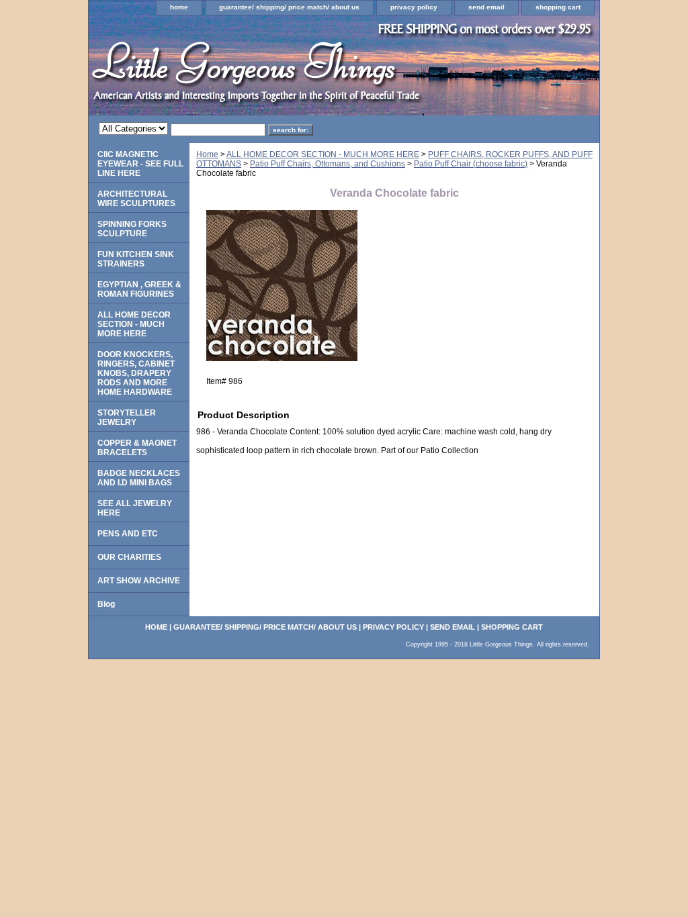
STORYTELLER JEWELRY (126, 417)
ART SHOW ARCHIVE (138, 580)
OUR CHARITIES (129, 557)
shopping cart (557, 7)
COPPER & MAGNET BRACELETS (137, 447)
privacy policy (413, 7)
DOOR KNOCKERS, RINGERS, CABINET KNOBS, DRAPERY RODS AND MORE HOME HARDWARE (136, 373)
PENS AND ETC (127, 533)
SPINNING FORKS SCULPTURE (132, 229)
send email (486, 7)
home (179, 7)
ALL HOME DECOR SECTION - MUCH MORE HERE (322, 154)
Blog (106, 604)
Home (207, 154)
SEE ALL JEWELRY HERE (134, 508)
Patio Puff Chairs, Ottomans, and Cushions (327, 163)
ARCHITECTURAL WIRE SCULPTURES (136, 198)
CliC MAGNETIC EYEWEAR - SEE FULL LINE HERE (140, 164)
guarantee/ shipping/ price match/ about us (289, 7)
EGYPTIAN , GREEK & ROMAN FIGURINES (139, 289)
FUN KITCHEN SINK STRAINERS (135, 259)
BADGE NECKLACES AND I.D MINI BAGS (138, 478)
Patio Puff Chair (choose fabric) (470, 163)
